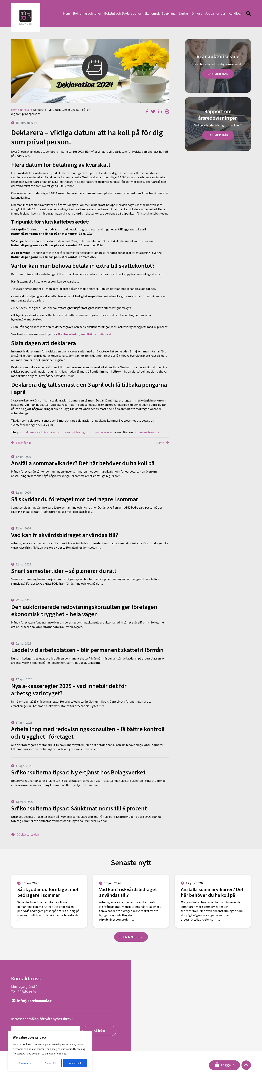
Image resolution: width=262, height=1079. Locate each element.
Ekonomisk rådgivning (160, 13)
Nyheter (25, 109)
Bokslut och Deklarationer (122, 13)
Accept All (75, 1063)
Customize (25, 1063)
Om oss (196, 13)
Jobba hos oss (215, 13)
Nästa (160, 443)
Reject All (50, 1063)
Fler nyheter (131, 937)
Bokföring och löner (87, 13)
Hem (66, 13)
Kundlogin (236, 13)
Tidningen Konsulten (147, 432)
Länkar (183, 13)
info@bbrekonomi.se (34, 1000)
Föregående (23, 443)
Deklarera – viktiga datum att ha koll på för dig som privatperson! (67, 432)
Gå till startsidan (27, 834)
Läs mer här (218, 74)
